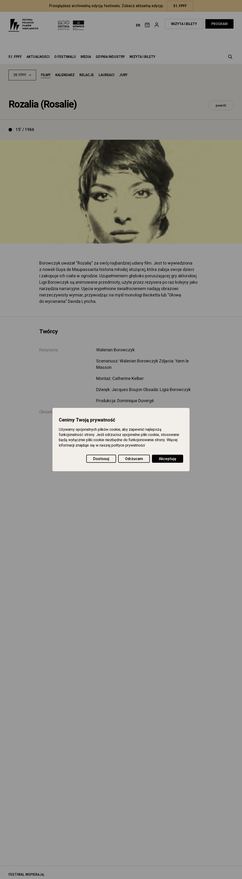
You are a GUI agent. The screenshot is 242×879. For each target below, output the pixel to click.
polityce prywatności (128, 445)
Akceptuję (167, 459)
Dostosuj (101, 459)
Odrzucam (134, 459)
